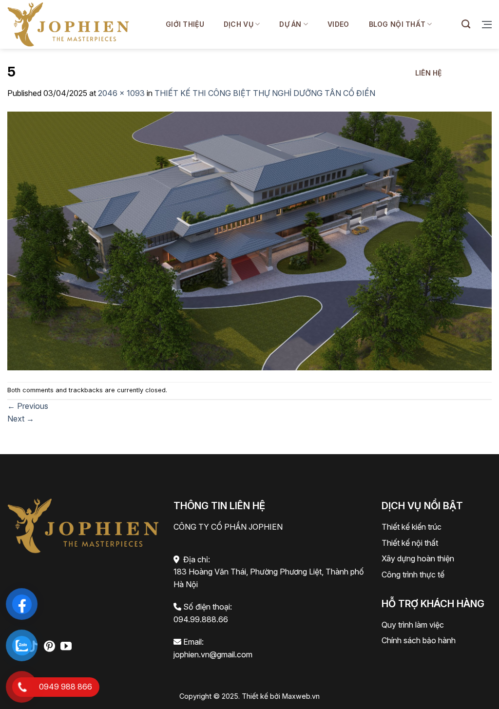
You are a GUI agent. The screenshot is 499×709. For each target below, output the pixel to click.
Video (338, 24)
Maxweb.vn (301, 696)
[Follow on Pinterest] (49, 647)
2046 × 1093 (121, 93)
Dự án (290, 24)
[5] (249, 240)
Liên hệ (428, 73)
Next (20, 418)
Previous (27, 406)
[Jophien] (68, 24)
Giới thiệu (185, 24)
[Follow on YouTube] (66, 647)
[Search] (465, 24)
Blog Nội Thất (397, 24)
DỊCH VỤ (238, 24)
